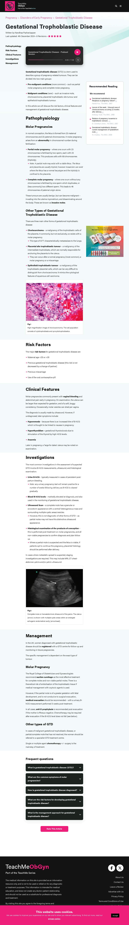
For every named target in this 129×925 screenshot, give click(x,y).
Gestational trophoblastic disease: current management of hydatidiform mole (105, 129)
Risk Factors (11, 50)
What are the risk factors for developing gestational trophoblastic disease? (52, 801)
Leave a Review (116, 886)
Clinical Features (13, 54)
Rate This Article (54, 828)
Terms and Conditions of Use (111, 901)
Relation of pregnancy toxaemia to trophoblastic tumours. (104, 120)
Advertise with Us (115, 891)
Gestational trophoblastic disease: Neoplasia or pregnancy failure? (104, 99)
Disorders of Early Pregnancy (36, 17)
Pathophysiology (13, 46)
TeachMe (22, 5)
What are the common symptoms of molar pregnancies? (47, 779)
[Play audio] (77, 52)
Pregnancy (11, 17)
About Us (119, 877)
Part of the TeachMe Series (20, 873)
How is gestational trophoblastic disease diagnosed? (52, 790)
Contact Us (118, 882)
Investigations (12, 58)
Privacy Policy (117, 896)
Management (12, 63)
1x (78, 60)
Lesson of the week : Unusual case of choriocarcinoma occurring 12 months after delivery (106, 109)
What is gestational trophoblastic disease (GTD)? (51, 767)
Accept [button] (115, 915)
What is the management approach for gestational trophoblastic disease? (51, 814)
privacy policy (54, 918)
